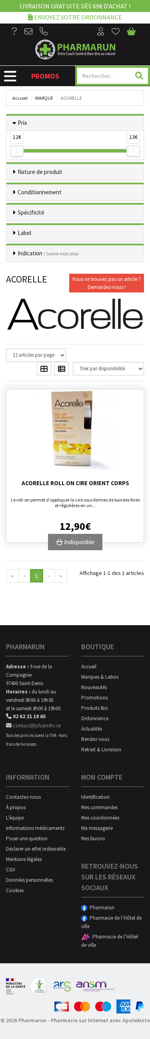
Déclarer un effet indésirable (36, 848)
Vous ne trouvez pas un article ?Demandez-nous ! (106, 283)
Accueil (20, 98)
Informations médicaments (35, 828)
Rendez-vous (95, 739)
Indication (48, 253)
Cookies (15, 890)
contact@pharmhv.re (36, 725)
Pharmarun (100, 907)
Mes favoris (93, 838)
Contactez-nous (23, 797)
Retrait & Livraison (101, 749)
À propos (16, 807)
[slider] (17, 150)
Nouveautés (94, 687)
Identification (95, 797)
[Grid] (44, 368)
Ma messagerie (97, 828)
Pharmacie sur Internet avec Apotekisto (100, 1020)
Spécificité (31, 212)
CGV (10, 869)
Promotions (94, 697)
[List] (61, 368)
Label (24, 233)
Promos (45, 76)
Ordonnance (94, 718)
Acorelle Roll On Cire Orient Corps (75, 483)
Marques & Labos (99, 677)
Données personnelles (29, 880)
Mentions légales (24, 859)
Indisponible (78, 542)
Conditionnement (40, 192)
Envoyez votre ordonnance (77, 17)
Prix (22, 122)
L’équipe (15, 817)
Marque (44, 98)
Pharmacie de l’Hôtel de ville (111, 922)
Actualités (91, 728)
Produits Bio (94, 708)
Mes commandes (99, 807)
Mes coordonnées (100, 817)
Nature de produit (40, 172)
